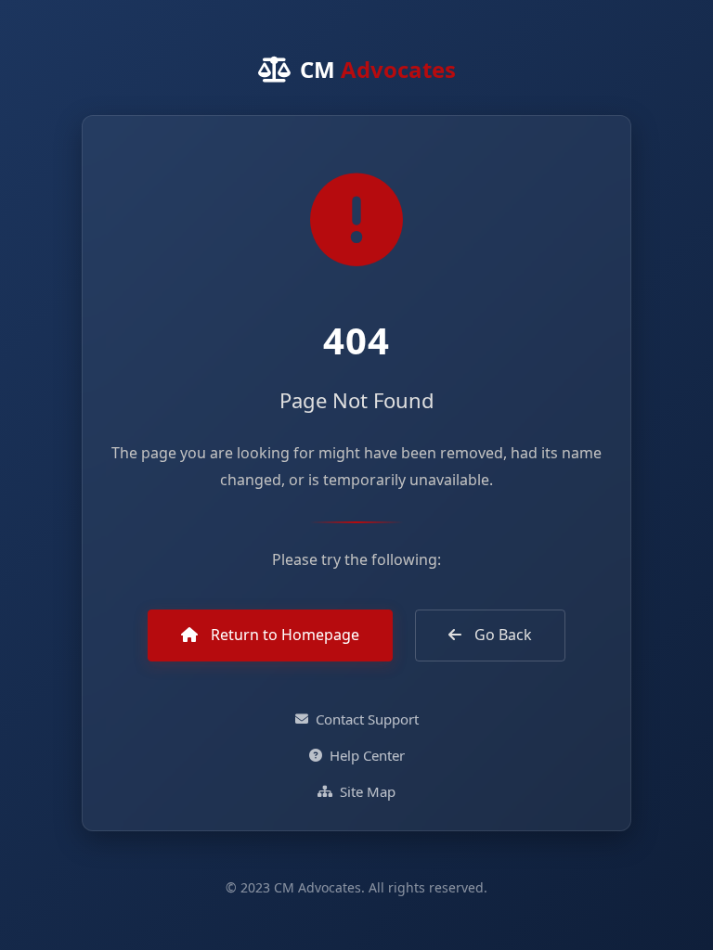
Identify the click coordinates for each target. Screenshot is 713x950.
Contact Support (367, 719)
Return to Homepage (283, 634)
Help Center (367, 755)
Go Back (501, 634)
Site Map (367, 791)
